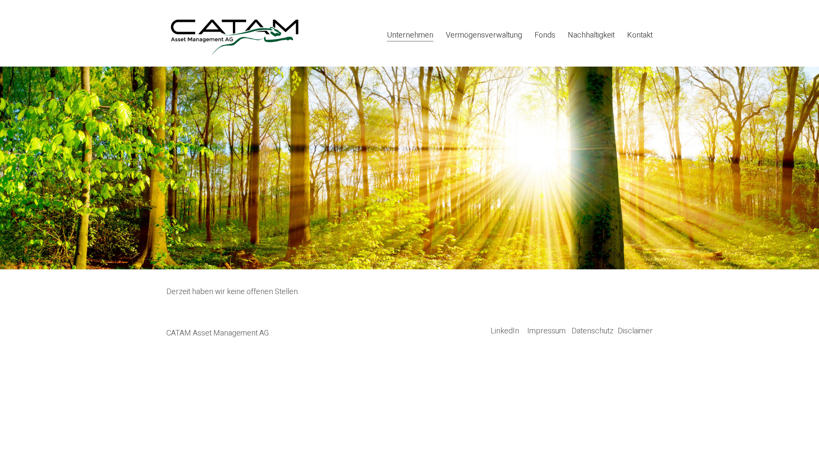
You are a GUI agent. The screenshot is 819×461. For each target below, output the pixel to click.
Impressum (546, 331)
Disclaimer (635, 331)
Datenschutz (592, 331)
